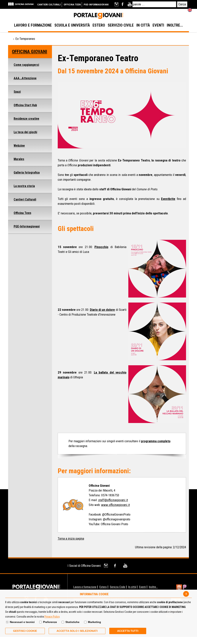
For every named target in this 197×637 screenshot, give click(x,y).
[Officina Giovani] (20, 3)
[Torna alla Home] (36, 587)
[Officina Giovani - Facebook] (115, 565)
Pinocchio (101, 247)
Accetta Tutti (127, 630)
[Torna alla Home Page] (10, 39)
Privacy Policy (51, 616)
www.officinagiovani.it (115, 505)
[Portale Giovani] (98, 16)
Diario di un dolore (102, 310)
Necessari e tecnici (22, 622)
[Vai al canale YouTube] (129, 4)
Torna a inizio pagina (71, 538)
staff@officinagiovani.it (113, 500)
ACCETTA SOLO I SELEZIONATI (77, 630)
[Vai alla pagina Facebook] (123, 4)
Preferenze (50, 622)
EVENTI (158, 25)
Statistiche (72, 622)
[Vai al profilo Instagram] (116, 4)
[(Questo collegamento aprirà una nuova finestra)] (186, 587)
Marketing (94, 622)
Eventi (142, 587)
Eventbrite (168, 199)
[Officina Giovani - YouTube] (125, 565)
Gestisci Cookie (25, 630)
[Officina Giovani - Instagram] (106, 565)
